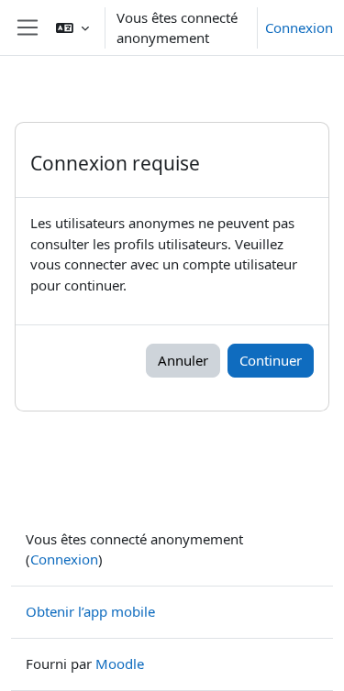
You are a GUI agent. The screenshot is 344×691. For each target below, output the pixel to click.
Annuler (183, 360)
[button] (72, 27)
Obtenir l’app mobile (90, 611)
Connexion (299, 27)
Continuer (270, 360)
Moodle (119, 663)
